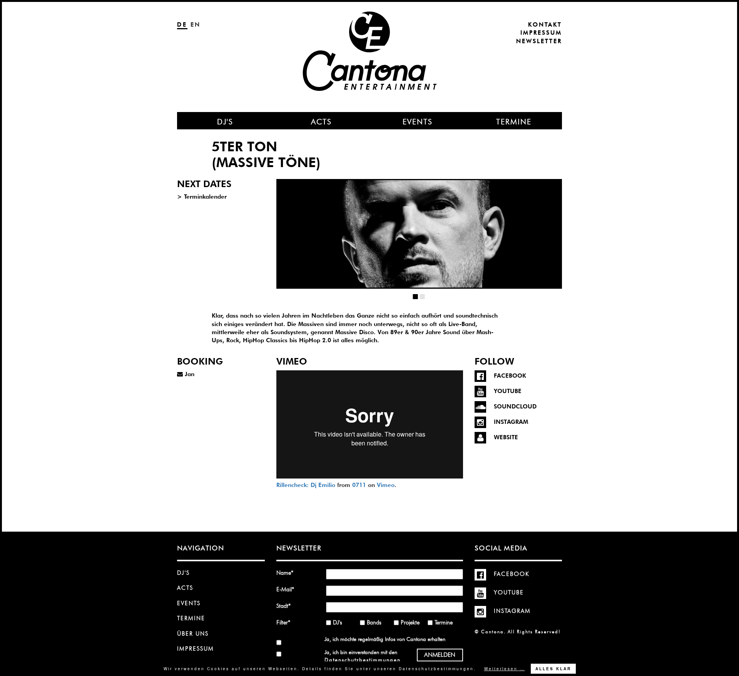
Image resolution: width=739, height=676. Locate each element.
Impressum (541, 32)
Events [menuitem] (418, 121)
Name (287, 572)
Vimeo (386, 485)
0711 (359, 485)
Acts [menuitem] (321, 121)
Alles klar (553, 668)
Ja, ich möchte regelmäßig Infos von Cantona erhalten (384, 639)
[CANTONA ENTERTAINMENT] (369, 31)
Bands (374, 622)
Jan (188, 374)
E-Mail (287, 589)
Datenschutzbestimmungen (362, 660)
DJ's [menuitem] (225, 121)
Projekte (410, 622)
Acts (185, 587)
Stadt (287, 605)
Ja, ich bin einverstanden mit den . (363, 656)
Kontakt (545, 24)
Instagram (512, 610)
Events (189, 603)
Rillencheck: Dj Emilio (305, 485)
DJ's (183, 572)
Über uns (193, 633)
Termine (191, 618)
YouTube (509, 592)
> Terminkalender (202, 196)
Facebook (512, 574)
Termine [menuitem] (514, 121)
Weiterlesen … (504, 668)
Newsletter (539, 41)
